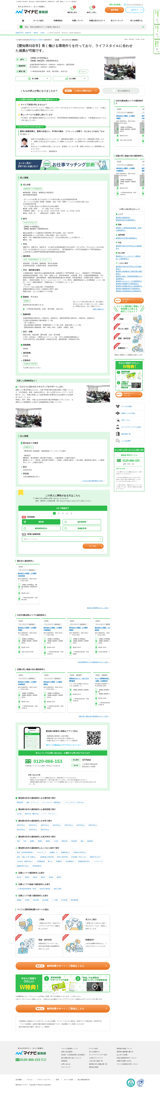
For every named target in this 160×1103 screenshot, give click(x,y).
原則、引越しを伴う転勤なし (27, 857)
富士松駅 (64, 900)
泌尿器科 (90, 841)
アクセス (83, 71)
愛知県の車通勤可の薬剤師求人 (127, 284)
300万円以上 (21, 825)
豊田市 (43, 877)
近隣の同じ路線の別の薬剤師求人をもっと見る (93, 716)
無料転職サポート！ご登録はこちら (60, 966)
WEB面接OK (37, 189)
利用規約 (64, 1061)
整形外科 (65, 841)
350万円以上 (33, 825)
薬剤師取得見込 (41, 528)
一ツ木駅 (55, 900)
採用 (57, 1079)
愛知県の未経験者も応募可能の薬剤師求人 (129, 272)
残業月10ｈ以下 (95, 857)
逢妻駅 (19, 900)
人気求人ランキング (96, 1058)
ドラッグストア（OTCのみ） (75, 802)
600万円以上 (93, 825)
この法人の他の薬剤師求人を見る (92, 481)
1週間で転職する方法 (124, 1061)
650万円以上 (21, 830)
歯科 (82, 841)
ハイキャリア (98, 861)
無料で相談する (98, 309)
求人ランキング (117, 20)
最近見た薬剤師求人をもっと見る (97, 608)
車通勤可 (27, 301)
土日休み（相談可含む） (25, 861)
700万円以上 (33, 830)
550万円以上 (81, 825)
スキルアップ (46, 259)
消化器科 (74, 841)
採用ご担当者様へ (115, 4)
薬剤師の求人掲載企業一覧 (98, 1064)
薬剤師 (41, 522)
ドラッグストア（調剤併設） (52, 802)
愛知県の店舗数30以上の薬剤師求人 (129, 286)
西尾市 (59, 877)
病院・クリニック (32, 802)
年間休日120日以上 (79, 852)
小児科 (56, 841)
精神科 (48, 841)
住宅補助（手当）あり (78, 857)
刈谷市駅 (36, 900)
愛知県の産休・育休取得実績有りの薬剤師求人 (129, 277)
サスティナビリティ (44, 1079)
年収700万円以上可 (30, 223)
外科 (24, 841)
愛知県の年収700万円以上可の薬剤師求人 (129, 268)
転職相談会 (58, 20)
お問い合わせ (65, 1064)
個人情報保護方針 (84, 1079)
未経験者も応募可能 (30, 364)
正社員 (19, 814)
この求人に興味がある (79, 91)
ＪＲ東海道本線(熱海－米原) (26, 889)
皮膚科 (32, 841)
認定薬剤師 (82, 522)
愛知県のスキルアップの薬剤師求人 (129, 281)
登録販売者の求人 (84, 861)
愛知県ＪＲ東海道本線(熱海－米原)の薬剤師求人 (129, 229)
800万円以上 (45, 830)
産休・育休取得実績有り (31, 259)
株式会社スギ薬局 (36, 40)
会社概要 (19, 1079)
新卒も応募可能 (62, 857)
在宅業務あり (70, 861)
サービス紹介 (38, 20)
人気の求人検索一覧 (96, 1061)
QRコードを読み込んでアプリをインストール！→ (64, 745)
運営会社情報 (93, 1067)
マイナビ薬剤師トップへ (69, 1048)
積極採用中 (27, 189)
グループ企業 (68, 1079)
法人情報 (72, 79)
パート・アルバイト (49, 814)
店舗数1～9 (53, 852)
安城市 (51, 877)
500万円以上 (69, 825)
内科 (18, 841)
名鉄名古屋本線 (44, 889)
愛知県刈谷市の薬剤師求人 (126, 220)
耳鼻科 (40, 841)
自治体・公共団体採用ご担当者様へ (73, 1055)
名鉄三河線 (57, 889)
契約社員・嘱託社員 (32, 814)
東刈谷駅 (45, 900)
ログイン (134, 10)
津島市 (27, 877)
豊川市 (19, 877)
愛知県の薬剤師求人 (123, 218)
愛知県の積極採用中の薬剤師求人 (128, 289)
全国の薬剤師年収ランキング (126, 1058)
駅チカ (50, 861)
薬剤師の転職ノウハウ (124, 1048)
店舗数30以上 (28, 447)
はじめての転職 (122, 1055)
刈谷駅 (27, 900)
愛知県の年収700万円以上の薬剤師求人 (129, 247)
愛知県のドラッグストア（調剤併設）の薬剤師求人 (128, 257)
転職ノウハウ (77, 20)
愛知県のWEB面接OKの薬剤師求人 (128, 291)
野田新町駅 (74, 900)
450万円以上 (57, 825)
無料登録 (114, 10)
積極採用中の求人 (23, 866)
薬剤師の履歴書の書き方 (125, 1052)
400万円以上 (45, 825)
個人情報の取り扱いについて (71, 1058)
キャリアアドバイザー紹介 (98, 1055)
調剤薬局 (20, 802)
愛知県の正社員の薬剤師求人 (126, 238)
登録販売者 (82, 528)
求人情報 (35, 79)
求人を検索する (136, 20)
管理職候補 (41, 861)
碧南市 (35, 877)
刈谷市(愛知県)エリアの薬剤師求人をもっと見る (93, 662)
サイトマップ (65, 1067)
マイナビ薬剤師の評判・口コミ (127, 1064)
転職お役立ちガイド (97, 20)
